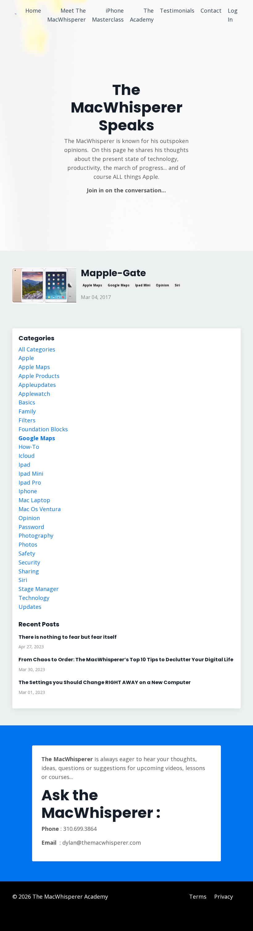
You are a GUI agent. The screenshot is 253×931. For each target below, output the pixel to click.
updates (30, 606)
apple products (39, 375)
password (31, 527)
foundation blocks (43, 429)
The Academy (142, 15)
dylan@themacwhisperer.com (101, 842)
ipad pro (30, 482)
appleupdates (37, 384)
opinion (162, 285)
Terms (197, 896)
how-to (29, 446)
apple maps (92, 285)
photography (36, 535)
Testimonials (177, 10)
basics (27, 402)
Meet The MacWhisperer (66, 15)
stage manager (39, 589)
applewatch (34, 393)
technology (34, 597)
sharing (29, 571)
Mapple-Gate (113, 273)
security (29, 562)
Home (33, 10)
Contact (211, 10)
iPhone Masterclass (108, 15)
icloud (27, 455)
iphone (28, 491)
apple (26, 358)
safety (27, 553)
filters (27, 420)
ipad (24, 464)
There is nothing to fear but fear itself (68, 637)
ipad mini (142, 285)
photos (28, 544)
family (27, 411)
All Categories (37, 349)
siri (177, 285)
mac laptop (34, 500)
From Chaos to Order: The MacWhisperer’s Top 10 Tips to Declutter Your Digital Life (126, 659)
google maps (119, 285)
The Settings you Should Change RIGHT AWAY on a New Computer (105, 682)
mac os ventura (40, 509)
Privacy (223, 896)
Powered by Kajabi (222, 915)
